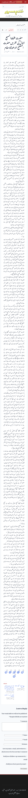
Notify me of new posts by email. (16, 763)
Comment (23, 721)
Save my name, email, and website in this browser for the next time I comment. (14, 750)
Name (25, 734)
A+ (22, 30)
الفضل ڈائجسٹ (6, 51)
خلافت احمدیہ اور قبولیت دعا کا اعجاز (9, 695)
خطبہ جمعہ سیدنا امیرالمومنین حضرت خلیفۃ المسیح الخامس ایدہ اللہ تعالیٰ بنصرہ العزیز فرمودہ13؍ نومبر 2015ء (9, 687)
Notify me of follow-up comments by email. (15, 757)
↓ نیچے (3, 30)
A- (20, 30)
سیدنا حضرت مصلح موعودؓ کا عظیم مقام (19, 686)
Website (24, 743)
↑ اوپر (6, 30)
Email (25, 739)
